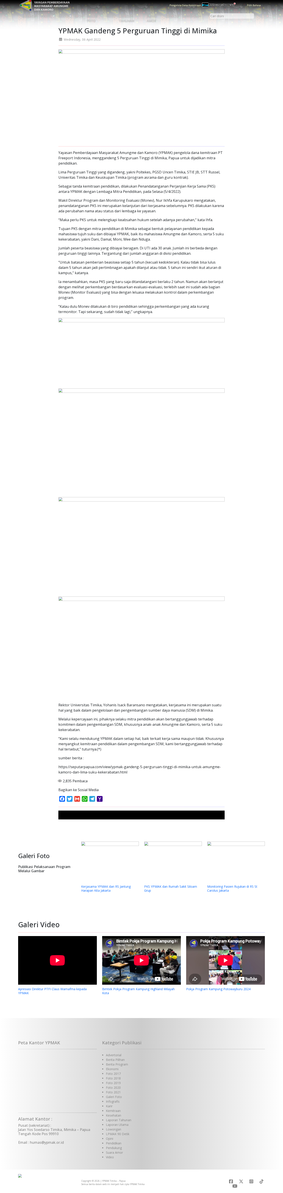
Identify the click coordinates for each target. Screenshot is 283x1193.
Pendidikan (113, 1143)
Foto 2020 (113, 1087)
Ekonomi (112, 1069)
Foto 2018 (113, 1078)
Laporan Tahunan (126, 18)
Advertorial (113, 1055)
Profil (46, 16)
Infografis (113, 1101)
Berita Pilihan (115, 1060)
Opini (79, 16)
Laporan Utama (117, 1125)
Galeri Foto (92, 18)
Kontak (172, 16)
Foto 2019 (113, 1083)
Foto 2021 (113, 1092)
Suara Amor (152, 18)
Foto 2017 (113, 1073)
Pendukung (114, 1148)
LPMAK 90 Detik (117, 1134)
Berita (63, 16)
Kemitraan (113, 1111)
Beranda (30, 16)
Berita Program (117, 1064)
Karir (109, 1106)
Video (110, 16)
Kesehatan (113, 1115)
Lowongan (191, 16)
